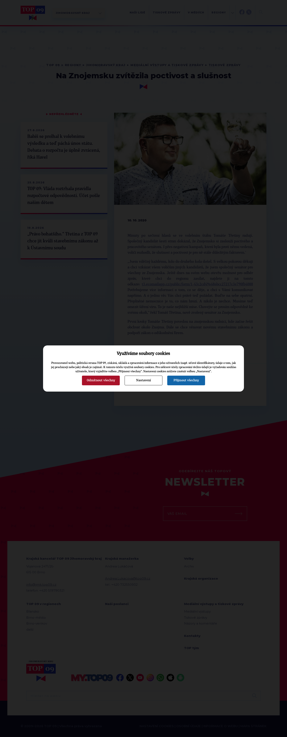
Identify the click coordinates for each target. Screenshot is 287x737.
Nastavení (143, 380)
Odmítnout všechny (101, 380)
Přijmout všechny (186, 380)
